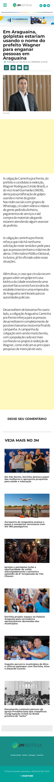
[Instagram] (44, 5)
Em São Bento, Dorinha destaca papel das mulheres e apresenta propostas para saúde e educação (26, 479)
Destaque (32, 755)
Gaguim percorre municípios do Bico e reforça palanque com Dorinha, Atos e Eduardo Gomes (27, 666)
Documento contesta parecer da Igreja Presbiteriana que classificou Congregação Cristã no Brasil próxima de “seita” (25, 712)
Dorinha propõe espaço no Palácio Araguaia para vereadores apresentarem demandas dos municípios (24, 620)
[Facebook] (40, 5)
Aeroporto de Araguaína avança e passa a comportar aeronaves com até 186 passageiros (24, 524)
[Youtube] (48, 5)
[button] (6, 67)
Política (24, 755)
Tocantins (40, 755)
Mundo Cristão (16, 755)
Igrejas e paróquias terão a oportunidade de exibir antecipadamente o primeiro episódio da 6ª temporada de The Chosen (24, 572)
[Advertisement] (27, 146)
